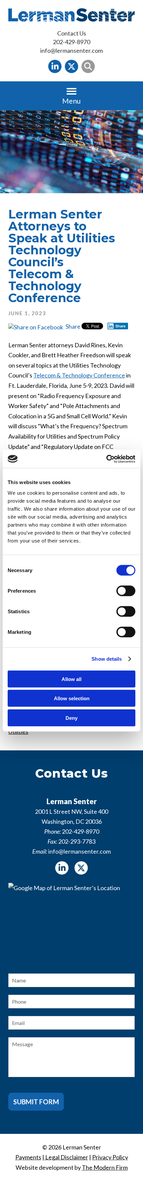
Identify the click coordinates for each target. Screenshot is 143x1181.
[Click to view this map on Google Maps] (71, 922)
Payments (28, 1157)
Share (72, 326)
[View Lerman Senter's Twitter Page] (71, 66)
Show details (106, 659)
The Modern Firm (105, 1167)
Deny (71, 717)
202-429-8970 (71, 41)
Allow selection (71, 698)
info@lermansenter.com (71, 50)
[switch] (125, 590)
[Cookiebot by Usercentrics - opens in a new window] (106, 459)
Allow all (71, 679)
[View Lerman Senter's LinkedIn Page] (55, 66)
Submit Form (36, 1102)
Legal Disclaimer (66, 1157)
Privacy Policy (110, 1157)
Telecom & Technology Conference (79, 375)
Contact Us (71, 33)
